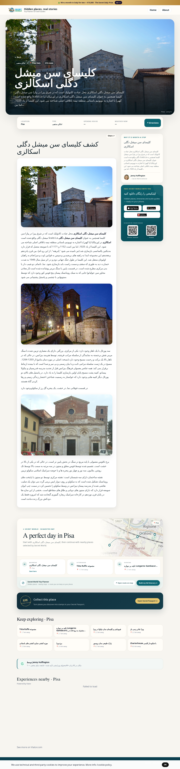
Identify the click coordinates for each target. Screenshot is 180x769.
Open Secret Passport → (148, 601)
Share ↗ (111, 136)
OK (165, 765)
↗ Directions (152, 123)
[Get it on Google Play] (151, 208)
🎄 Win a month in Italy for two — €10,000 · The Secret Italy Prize (89, 2)
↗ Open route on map (124, 583)
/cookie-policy (104, 764)
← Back (18, 57)
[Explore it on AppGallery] (142, 215)
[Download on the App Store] (133, 208)
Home (153, 10)
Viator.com (36, 747)
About (165, 10)
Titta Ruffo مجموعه (85, 566)
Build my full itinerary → (148, 583)
